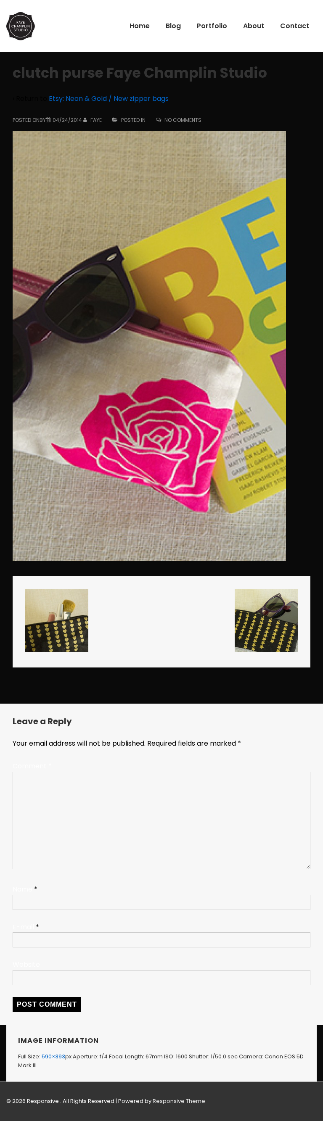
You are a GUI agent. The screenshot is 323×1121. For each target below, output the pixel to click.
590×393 (53, 1056)
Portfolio (212, 26)
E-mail (23, 927)
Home (140, 26)
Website (26, 964)
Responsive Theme (179, 1101)
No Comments (182, 120)
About (253, 26)
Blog (173, 26)
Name (22, 889)
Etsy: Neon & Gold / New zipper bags (109, 98)
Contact (294, 26)
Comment (32, 766)
